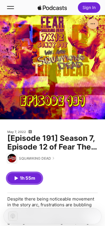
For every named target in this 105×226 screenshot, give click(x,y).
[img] (52, 7)
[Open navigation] (10, 7)
